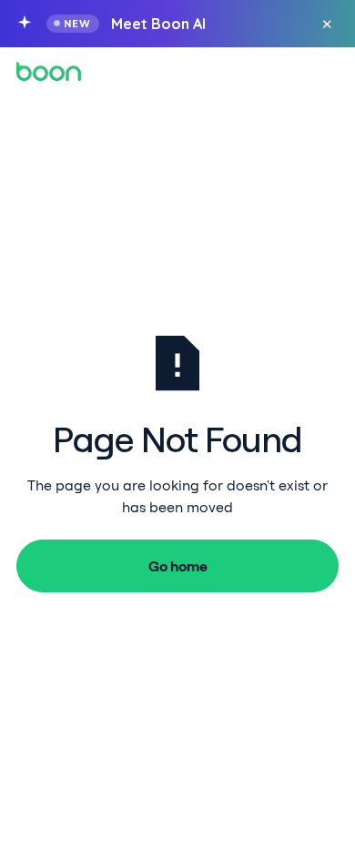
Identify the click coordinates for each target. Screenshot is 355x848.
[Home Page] (48, 71)
